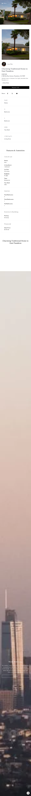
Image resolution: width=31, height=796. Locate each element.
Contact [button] (15, 676)
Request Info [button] (15, 87)
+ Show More (5, 83)
